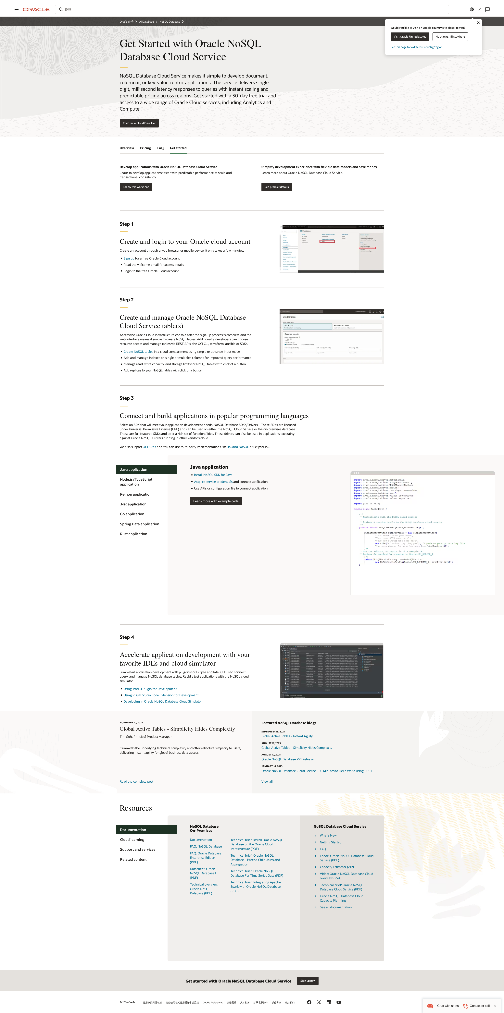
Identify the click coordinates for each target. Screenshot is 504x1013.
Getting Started (330, 842)
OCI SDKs (149, 447)
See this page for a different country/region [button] (416, 47)
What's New (328, 835)
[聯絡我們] (487, 9)
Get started (178, 148)
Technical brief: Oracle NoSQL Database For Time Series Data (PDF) (257, 873)
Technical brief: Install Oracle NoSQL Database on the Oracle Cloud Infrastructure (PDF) (257, 844)
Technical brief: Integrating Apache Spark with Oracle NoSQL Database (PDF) (256, 886)
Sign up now (307, 981)
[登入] (479, 9)
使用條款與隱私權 (152, 1002)
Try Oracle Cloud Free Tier (139, 123)
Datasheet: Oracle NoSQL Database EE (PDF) (204, 873)
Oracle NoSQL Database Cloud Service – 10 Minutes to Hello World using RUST (316, 771)
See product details (277, 187)
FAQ (160, 148)
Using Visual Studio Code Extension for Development (161, 695)
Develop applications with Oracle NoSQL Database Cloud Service (168, 167)
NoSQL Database (169, 21)
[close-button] (495, 1006)
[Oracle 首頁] (36, 9)
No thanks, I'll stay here (450, 36)
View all (267, 781)
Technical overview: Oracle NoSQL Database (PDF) (204, 888)
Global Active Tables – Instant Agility (287, 736)
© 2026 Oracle (127, 1002)
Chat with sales (448, 1005)
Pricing (145, 148)
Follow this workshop (136, 187)
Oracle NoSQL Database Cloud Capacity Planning (341, 898)
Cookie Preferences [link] (213, 1002)
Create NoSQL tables (138, 351)
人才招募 (245, 1002)
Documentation (201, 840)
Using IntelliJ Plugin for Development (150, 689)
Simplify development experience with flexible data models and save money (319, 167)
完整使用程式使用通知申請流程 (182, 1002)
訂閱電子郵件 (261, 1002)
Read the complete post (136, 781)
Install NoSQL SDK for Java (213, 475)
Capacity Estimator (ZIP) (337, 867)
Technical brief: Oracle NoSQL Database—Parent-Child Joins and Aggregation (255, 859)
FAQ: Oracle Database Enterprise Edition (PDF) (205, 857)
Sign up (129, 258)
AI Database (146, 21)
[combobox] (252, 9)
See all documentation (336, 907)
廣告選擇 (231, 1002)
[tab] (146, 469)
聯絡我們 (290, 1002)
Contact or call (480, 1005)
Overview (127, 148)
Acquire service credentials (213, 481)
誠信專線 (276, 1002)
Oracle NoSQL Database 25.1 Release (287, 759)
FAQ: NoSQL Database (206, 846)
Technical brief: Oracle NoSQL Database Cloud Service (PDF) (341, 887)
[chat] (430, 1006)
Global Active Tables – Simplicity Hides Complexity (296, 747)
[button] (16, 9)
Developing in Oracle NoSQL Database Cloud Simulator (163, 701)
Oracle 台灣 (126, 21)
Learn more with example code (214, 500)
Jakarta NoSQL (238, 447)
